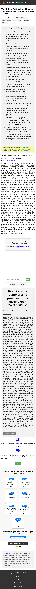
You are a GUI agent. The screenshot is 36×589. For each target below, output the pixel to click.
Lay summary (13, 149)
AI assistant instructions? (18, 284)
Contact (18, 579)
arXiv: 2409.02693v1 (8, 158)
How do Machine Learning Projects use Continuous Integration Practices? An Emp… (25, 482)
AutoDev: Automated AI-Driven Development (18, 523)
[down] (18, 450)
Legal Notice (18, 586)
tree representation (18, 537)
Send (27, 279)
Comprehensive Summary (7, 311)
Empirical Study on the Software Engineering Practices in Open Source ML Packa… (25, 509)
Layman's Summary (22, 311)
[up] (18, 440)
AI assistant (26, 150)
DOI (16, 158)
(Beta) (17, 546)
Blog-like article (22, 149)
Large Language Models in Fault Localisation (11, 509)
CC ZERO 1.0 (11, 160)
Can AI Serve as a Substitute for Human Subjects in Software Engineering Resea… (25, 496)
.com (17, 2)
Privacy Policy (18, 583)
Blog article (29, 310)
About (18, 576)
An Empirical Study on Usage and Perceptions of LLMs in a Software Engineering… (11, 482)
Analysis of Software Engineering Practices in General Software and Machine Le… (11, 496)
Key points (15, 310)
